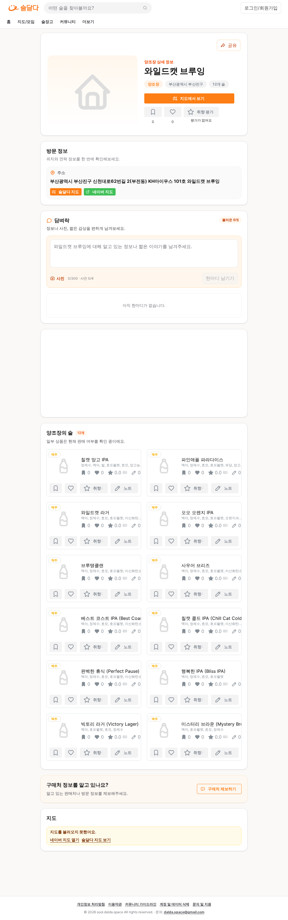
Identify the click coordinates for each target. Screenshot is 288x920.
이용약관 (115, 904)
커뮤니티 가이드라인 (140, 904)
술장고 (47, 21)
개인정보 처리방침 (91, 904)
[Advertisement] (144, 373)
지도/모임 (26, 21)
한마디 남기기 (220, 278)
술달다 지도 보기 (96, 839)
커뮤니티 (68, 21)
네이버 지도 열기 (64, 839)
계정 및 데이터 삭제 (174, 904)
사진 (60, 278)
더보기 (88, 21)
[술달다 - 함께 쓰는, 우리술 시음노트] (23, 8)
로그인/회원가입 (261, 8)
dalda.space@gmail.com (184, 912)
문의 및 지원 (202, 904)
